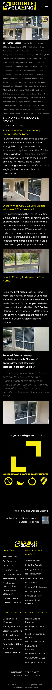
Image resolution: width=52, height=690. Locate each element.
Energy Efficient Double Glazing (24, 82)
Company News (10, 598)
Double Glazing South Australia (35, 66)
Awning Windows (11, 626)
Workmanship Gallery (13, 578)
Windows (25, 217)
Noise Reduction (33, 574)
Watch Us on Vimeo (35, 658)
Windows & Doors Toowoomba (14, 113)
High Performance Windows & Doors (24, 90)
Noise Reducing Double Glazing (32, 94)
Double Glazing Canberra (23, 55)
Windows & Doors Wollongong (37, 113)
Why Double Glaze (34, 578)
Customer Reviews (12, 602)
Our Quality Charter (12, 574)
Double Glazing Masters (16, 59)
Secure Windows (37, 102)
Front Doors (9, 648)
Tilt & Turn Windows (12, 639)
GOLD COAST (32, 672)
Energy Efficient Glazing (16, 221)
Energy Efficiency (33, 569)
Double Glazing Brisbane (30, 51)
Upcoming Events (34, 591)
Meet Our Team (10, 570)
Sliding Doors (10, 217)
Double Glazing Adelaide (34, 47)
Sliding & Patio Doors (13, 652)
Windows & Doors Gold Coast (34, 109)
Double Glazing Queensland (13, 66)
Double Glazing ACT (17, 47)
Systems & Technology (36, 587)
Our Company (9, 561)
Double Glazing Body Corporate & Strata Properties (22, 520)
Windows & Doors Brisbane (12, 109)
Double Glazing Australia (12, 51)
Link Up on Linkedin (35, 662)
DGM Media (31, 582)
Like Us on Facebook (35, 641)
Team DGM (11, 126)
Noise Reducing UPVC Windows (29, 98)
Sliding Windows (11, 635)
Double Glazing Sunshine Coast (14, 70)
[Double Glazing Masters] (19, 5)
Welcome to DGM (11, 556)
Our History (8, 565)
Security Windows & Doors (12, 106)
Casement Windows (12, 631)
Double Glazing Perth (36, 63)
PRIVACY (35, 675)
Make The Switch (33, 565)
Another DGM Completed (33, 43)
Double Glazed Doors (13, 644)
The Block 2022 (32, 560)
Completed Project (12, 43)
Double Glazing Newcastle (17, 63)
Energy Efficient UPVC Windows (21, 86)
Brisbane (6, 47)
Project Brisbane (24, 102)
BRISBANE (16, 672)
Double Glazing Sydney (35, 70)
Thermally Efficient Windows (33, 106)
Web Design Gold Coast (29, 687)
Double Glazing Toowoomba (13, 74)
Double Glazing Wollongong (20, 78)
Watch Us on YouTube (36, 653)
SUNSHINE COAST (19, 675)
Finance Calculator (34, 596)
